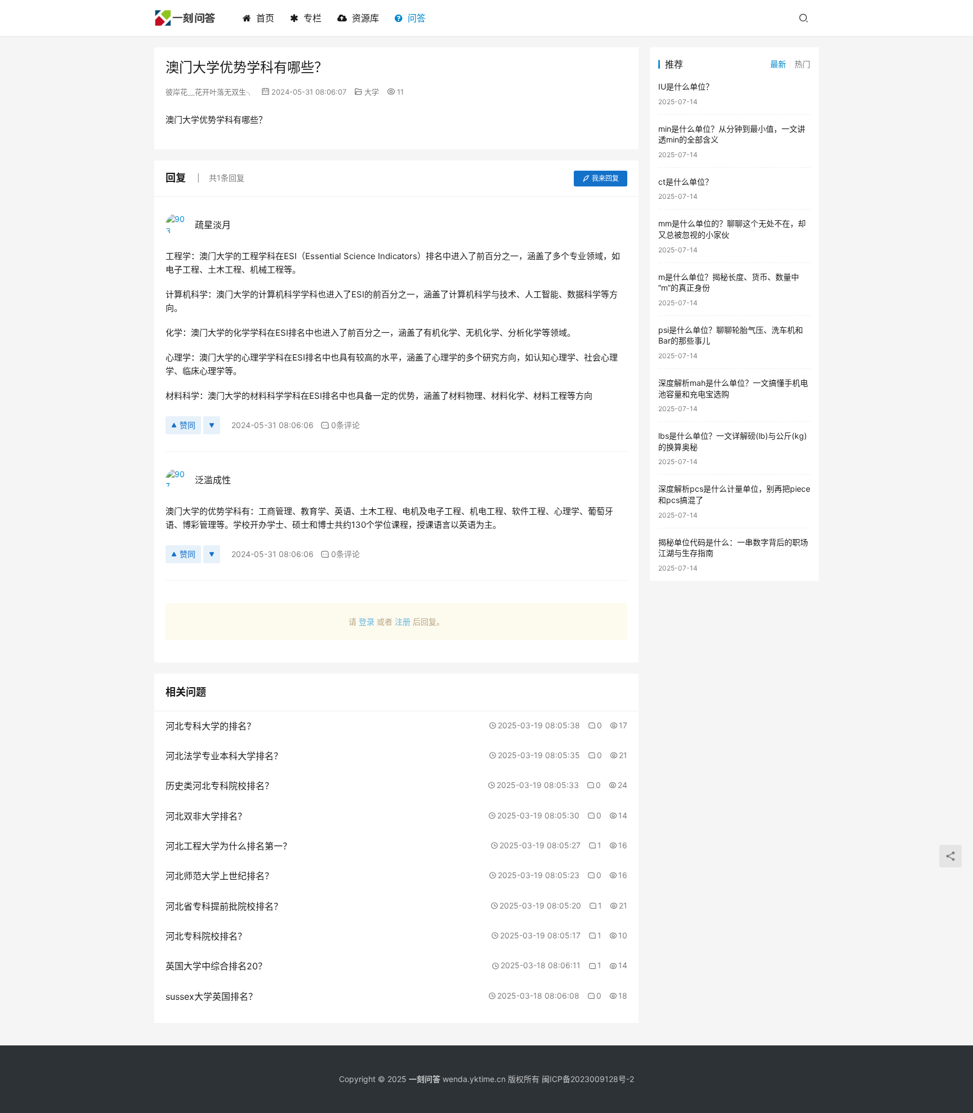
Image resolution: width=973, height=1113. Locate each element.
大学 (371, 91)
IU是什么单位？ (685, 86)
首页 (265, 18)
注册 (402, 621)
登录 (366, 621)
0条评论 (345, 425)
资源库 (365, 18)
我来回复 (605, 178)
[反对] (211, 425)
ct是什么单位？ (685, 181)
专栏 (312, 18)
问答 (417, 18)
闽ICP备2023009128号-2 (588, 1079)
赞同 (187, 425)
